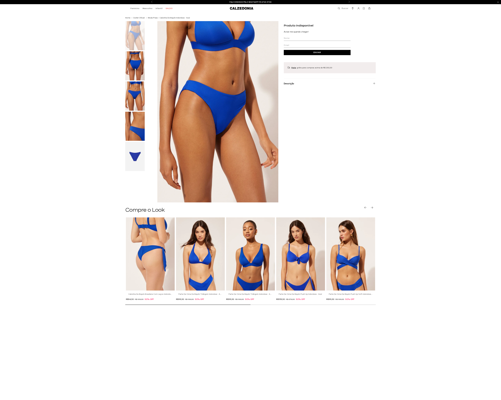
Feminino (134, 8)
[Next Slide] (349, 2)
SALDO (169, 8)
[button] (342, 8)
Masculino (148, 8)
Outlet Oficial (139, 18)
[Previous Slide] (151, 2)
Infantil (159, 8)
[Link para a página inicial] (127, 18)
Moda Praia (152, 18)
